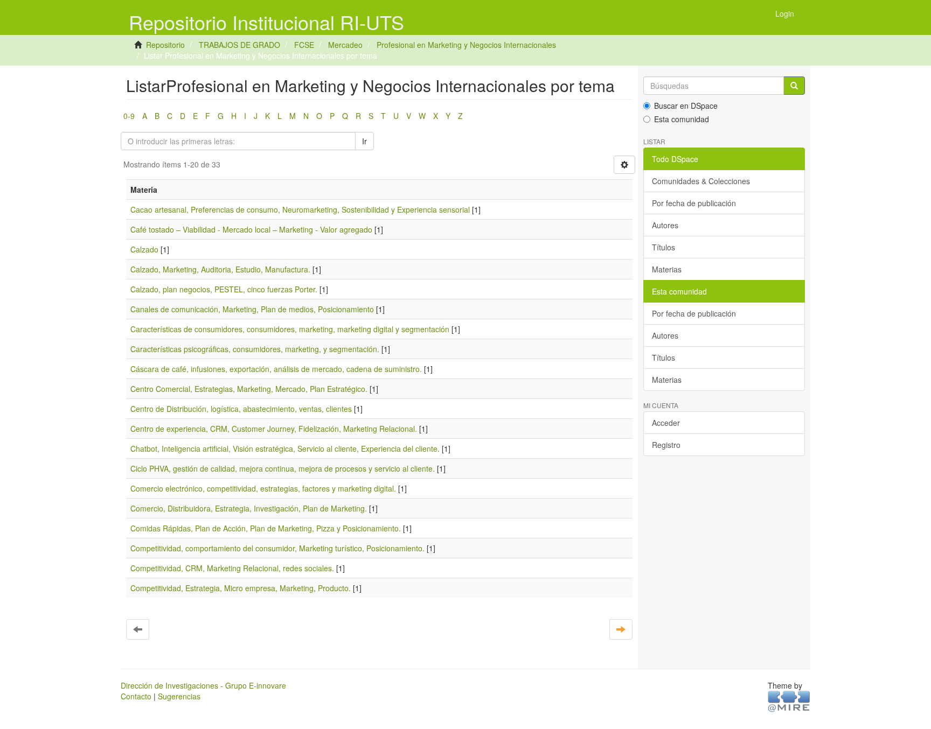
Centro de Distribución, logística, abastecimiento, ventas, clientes (241, 408)
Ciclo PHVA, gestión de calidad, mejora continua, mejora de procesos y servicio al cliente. (282, 468)
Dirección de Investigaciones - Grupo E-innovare (203, 685)
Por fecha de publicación (694, 203)
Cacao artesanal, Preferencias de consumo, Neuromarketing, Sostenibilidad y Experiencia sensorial (300, 209)
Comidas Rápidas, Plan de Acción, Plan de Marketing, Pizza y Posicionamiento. (265, 528)
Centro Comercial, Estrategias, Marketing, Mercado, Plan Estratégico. (248, 388)
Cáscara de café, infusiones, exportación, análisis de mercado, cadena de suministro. (276, 368)
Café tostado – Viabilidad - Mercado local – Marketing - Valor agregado (251, 229)
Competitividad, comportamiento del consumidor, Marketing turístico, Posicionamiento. (277, 548)
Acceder (666, 422)
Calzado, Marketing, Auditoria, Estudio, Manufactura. (220, 269)
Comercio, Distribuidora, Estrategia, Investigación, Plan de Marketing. (248, 508)
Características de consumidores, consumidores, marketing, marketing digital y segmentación (289, 329)
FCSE (304, 44)
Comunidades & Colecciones (701, 181)
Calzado (144, 249)
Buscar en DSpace (686, 105)
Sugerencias (179, 696)
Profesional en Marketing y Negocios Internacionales (466, 44)
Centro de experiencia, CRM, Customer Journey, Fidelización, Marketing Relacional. (273, 428)
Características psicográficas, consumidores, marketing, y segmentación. (254, 349)
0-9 (129, 115)
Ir (364, 141)
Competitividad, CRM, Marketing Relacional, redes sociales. (232, 568)
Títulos (663, 247)
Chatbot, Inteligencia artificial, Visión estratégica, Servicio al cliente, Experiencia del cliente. (285, 448)
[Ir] (794, 85)
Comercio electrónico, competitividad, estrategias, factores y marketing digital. (263, 488)
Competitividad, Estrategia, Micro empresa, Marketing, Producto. (240, 588)
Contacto (136, 696)
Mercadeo (345, 44)
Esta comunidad (681, 119)
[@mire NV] (789, 700)
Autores (665, 225)
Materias (667, 269)
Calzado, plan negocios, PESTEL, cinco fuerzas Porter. (223, 289)
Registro (666, 444)
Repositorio (165, 44)
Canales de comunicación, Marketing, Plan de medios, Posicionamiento (252, 309)
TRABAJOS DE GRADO (239, 44)
